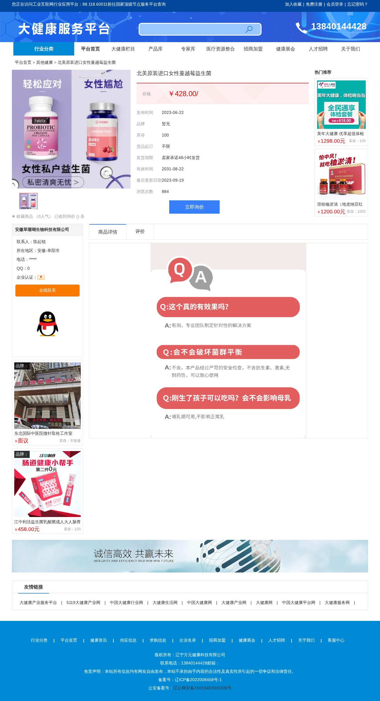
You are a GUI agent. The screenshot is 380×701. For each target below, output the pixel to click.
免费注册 (314, 4)
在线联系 (47, 290)
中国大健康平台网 (298, 602)
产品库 (155, 48)
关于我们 (350, 48)
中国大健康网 (199, 602)
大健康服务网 (337, 602)
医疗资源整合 (220, 48)
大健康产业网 (233, 602)
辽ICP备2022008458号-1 (198, 679)
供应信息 (128, 640)
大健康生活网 (165, 602)
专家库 (188, 48)
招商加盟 (253, 48)
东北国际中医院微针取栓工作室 (43, 433)
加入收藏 (293, 4)
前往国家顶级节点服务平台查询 (136, 4)
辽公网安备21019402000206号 (202, 688)
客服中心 (336, 640)
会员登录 (335, 4)
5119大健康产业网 (83, 602)
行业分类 (43, 48)
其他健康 (44, 62)
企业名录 (187, 640)
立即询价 (194, 207)
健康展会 (285, 48)
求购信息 (158, 640)
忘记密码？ (357, 4)
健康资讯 (98, 640)
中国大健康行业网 (126, 602)
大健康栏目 (123, 48)
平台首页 (90, 48)
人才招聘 (318, 48)
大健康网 (264, 602)
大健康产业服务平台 (38, 602)
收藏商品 (24, 216)
